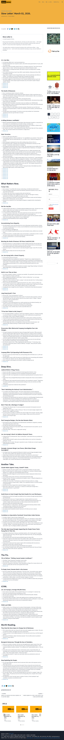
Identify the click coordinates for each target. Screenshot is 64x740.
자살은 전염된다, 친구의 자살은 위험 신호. (53, 155)
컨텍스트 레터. (49, 181)
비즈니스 (50, 236)
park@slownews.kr (4, 16)
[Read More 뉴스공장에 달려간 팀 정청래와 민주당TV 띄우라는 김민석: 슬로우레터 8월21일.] (53, 176)
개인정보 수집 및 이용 (55, 204)
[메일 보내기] (16, 29)
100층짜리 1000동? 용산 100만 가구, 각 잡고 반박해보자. (53, 92)
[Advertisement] (53, 63)
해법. (47, 2)
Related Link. (5, 83)
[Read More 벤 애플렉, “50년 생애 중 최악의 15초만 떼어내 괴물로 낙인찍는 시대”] (53, 99)
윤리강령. (50, 737)
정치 (52, 181)
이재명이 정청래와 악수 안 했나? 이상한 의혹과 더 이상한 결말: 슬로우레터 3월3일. (33, 695)
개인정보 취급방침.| (44, 737)
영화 (51, 104)
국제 (47, 222)
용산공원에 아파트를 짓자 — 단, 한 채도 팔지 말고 (53, 169)
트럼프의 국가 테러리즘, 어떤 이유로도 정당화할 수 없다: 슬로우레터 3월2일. (11, 695)
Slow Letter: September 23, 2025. (7, 716)
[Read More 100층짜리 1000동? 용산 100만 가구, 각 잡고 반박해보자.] (53, 85)
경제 (49, 90)
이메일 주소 (50, 194)
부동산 (48, 167)
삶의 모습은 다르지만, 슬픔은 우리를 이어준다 (53, 224)
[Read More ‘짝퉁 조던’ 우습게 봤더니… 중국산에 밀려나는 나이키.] (53, 231)
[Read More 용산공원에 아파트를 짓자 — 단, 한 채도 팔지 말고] (53, 162)
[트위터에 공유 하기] (10, 29)
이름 (49, 199)
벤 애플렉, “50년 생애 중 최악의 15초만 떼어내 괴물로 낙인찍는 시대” (53, 107)
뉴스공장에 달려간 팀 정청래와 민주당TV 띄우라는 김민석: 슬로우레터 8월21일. (53, 184)
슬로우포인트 (49, 153)
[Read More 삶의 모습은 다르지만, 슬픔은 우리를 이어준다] (53, 217)
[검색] (57, 263)
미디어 (50, 104)
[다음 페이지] (40, 715)
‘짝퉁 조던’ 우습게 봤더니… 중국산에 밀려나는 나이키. (53, 238)
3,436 (54, 117)
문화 (47, 104)
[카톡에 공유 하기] (12, 29)
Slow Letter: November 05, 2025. (35, 716)
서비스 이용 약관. (30, 737)
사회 (51, 153)
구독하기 (51, 208)
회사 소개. (11, 733)
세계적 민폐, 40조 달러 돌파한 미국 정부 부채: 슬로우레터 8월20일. (53, 253)
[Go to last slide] (4, 715)
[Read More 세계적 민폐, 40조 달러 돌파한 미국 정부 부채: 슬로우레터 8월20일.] (53, 245)
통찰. (47, 90)
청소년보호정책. (37, 737)
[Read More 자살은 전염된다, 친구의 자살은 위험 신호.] (53, 148)
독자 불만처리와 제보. (56, 737)
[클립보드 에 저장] (19, 29)
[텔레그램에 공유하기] (14, 29)
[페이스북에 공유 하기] (8, 29)
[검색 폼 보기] (62, 1)
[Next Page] (58, 117)
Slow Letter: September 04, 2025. (21, 716)
